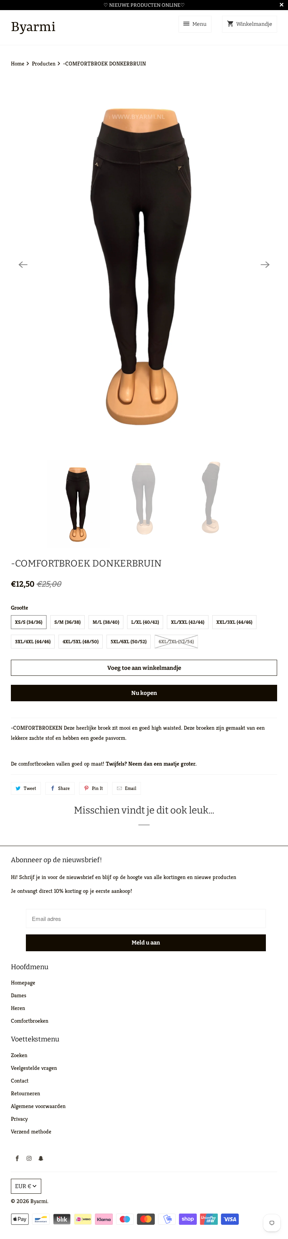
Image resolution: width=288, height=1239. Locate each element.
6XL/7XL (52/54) (176, 641)
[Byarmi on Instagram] (29, 1158)
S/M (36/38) (67, 622)
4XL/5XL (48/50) (81, 641)
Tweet (30, 788)
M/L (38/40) (106, 622)
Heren (18, 1007)
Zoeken (19, 1055)
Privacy (19, 1118)
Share (64, 788)
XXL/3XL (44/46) (234, 622)
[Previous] (23, 264)
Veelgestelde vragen (34, 1067)
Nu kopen (144, 693)
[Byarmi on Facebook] (17, 1158)
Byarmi (38, 1201)
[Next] (265, 264)
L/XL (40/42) (145, 622)
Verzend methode (31, 1131)
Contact (19, 1080)
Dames (18, 995)
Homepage (23, 982)
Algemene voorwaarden (38, 1106)
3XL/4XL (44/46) (33, 641)
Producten (44, 63)
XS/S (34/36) (28, 622)
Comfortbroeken (29, 1020)
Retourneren (25, 1093)
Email (130, 788)
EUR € (23, 1186)
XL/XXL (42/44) (187, 622)
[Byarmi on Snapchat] (41, 1158)
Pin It (97, 788)
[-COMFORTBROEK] (144, 264)
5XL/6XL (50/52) (129, 641)
